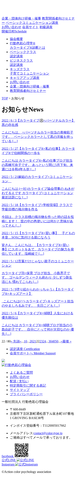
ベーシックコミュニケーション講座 (32, 22)
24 (44, 341)
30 (50, 341)
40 (53, 341)
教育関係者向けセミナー (28, 90)
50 (56, 341)
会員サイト (30, 27)
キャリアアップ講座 (24, 78)
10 (25, 341)
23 (41, 341)
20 (31, 341)
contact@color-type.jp (48, 433)
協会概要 (16, 39)
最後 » (66, 341)
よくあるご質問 (21, 372)
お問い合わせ (11, 27)
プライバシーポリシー (26, 394)
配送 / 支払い (19, 381)
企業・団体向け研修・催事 (21, 18)
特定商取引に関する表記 (28, 385)
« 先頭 (15, 341)
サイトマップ (20, 390)
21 (34, 341)
